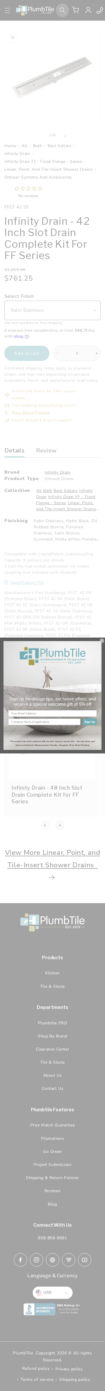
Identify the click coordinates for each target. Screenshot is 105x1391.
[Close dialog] (102, 641)
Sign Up (89, 721)
